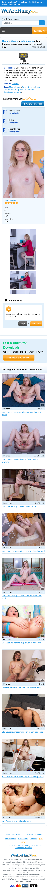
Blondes (31, 89)
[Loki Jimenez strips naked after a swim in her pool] (23, 574)
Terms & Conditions (34, 834)
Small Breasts (28, 87)
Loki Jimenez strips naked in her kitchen (19, 506)
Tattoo (11, 89)
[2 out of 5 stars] (26, 98)
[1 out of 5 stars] (24, 98)
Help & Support (18, 834)
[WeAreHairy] (23, 855)
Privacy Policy (10, 838)
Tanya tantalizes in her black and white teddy (22, 687)
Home (5, 41)
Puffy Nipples (21, 89)
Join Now (36, 323)
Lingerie (17, 92)
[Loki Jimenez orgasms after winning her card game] (23, 390)
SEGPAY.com (11, 879)
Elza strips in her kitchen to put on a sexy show (22, 776)
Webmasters (23, 838)
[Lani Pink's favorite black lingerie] (23, 799)
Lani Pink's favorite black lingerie (16, 821)
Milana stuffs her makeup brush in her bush (21, 643)
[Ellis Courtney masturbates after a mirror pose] (23, 710)
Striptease (8, 92)
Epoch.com (16, 875)
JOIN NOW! (39, 30)
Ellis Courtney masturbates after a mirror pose (22, 732)
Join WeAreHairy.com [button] (18, 357)
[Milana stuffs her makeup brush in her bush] (23, 621)
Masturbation (15, 87)
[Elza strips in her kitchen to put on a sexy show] (23, 755)
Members (33, 838)
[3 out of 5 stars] (29, 98)
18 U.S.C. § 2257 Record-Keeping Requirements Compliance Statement (24, 846)
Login (22, 323)
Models (14, 41)
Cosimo (15, 83)
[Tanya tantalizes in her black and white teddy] (23, 665)
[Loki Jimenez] (23, 167)
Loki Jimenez (27, 41)
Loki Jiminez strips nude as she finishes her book (23, 551)
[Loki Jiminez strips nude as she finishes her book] (23, 529)
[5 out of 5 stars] (35, 98)
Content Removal (23, 881)
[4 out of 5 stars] (32, 98)
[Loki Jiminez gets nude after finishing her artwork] (23, 437)
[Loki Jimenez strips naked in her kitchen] (23, 485)
